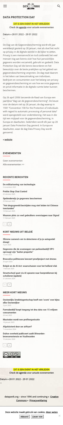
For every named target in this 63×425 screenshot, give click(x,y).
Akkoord (24, 416)
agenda (22, 27)
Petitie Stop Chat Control (15, 191)
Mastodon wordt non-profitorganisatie (21, 319)
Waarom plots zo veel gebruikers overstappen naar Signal (31, 215)
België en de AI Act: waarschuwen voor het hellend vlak (30, 266)
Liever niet (37, 416)
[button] (5, 6)
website (8, 139)
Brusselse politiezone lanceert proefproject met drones (29, 259)
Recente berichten (15, 177)
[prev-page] (5, 224)
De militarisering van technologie (19, 184)
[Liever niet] (59, 415)
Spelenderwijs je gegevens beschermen (22, 198)
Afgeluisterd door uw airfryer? (17, 326)
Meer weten (52, 412)
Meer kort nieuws (15, 292)
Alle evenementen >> (13, 164)
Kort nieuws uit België (18, 231)
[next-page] (9, 224)
